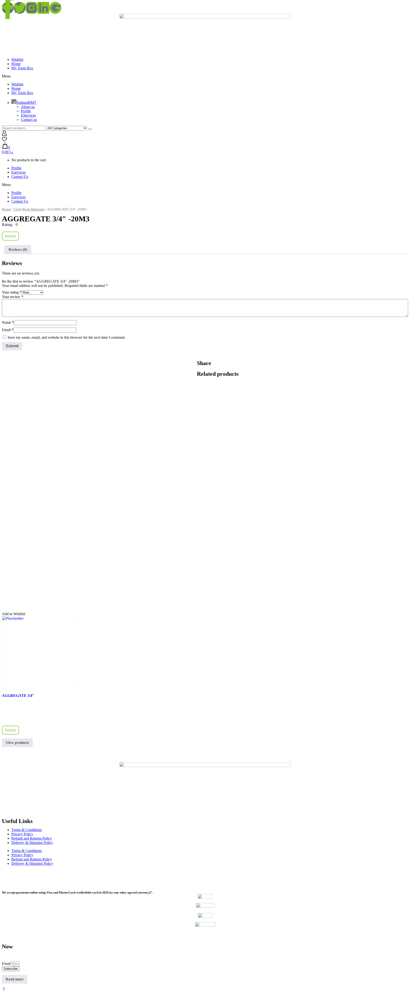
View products (17, 743)
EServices (28, 115)
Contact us (29, 120)
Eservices (18, 172)
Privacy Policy (22, 834)
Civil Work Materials (29, 209)
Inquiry (10, 236)
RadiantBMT (26, 102)
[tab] (18, 249)
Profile (26, 111)
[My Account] (4, 134)
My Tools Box (22, 68)
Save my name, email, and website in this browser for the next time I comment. (67, 337)
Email (8, 330)
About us (28, 107)
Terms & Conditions (26, 830)
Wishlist (17, 59)
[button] (205, 76)
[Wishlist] (4, 140)
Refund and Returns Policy (31, 838)
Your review (12, 297)
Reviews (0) (18, 249)
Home (16, 64)
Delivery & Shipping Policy (32, 843)
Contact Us (19, 177)
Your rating (12, 292)
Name (8, 322)
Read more (14, 979)
